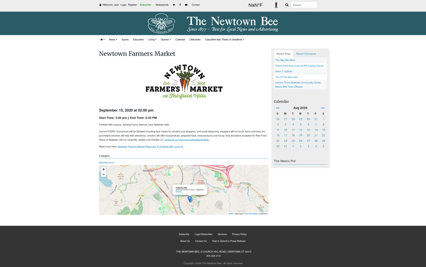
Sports (125, 39)
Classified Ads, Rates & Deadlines (223, 39)
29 (300, 119)
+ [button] (104, 169)
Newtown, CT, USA (255, 5)
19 (300, 135)
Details (179, 191)
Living (151, 39)
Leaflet (231, 213)
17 (285, 135)
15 (323, 130)
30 (308, 119)
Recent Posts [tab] (284, 53)
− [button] (104, 174)
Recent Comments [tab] (306, 53)
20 (308, 135)
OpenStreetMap (251, 213)
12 (300, 130)
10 (285, 130)
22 (323, 135)
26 (277, 119)
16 (277, 135)
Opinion (165, 39)
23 (277, 140)
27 (285, 119)
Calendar (180, 39)
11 (293, 130)
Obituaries (195, 39)
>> (323, 108)
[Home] (102, 39)
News (112, 39)
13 (308, 130)
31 (316, 119)
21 (316, 135)
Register (132, 4)
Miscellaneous (106, 162)
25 (293, 140)
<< (277, 108)
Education (138, 39)
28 (293, 119)
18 (293, 135)
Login (123, 4)
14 (316, 130)
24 (285, 140)
